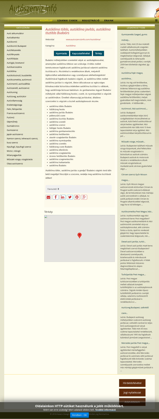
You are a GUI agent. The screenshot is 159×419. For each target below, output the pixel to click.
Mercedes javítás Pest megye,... (135, 343)
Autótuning (12, 92)
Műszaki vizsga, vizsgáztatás (20, 159)
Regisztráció (91, 20)
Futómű (10, 117)
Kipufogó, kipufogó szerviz (19, 146)
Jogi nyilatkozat (132, 392)
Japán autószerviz (15, 134)
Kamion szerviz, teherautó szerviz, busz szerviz (22, 140)
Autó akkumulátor (15, 33)
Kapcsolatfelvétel (81, 53)
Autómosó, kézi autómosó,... (134, 108)
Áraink (109, 20)
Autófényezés (13, 54)
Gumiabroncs (13, 125)
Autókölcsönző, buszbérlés (19, 75)
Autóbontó (12, 41)
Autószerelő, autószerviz (18, 88)
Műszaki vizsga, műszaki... (133, 141)
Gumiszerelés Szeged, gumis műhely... (134, 37)
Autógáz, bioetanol (15, 62)
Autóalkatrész (13, 37)
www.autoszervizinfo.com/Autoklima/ (83, 39)
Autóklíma (11, 71)
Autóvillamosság (14, 100)
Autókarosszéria (14, 67)
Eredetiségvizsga (14, 104)
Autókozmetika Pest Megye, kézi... (137, 211)
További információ (105, 409)
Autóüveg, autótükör (16, 96)
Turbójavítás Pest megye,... (133, 274)
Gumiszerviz (12, 130)
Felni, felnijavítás (14, 109)
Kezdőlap (46, 20)
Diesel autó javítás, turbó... (133, 241)
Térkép (98, 53)
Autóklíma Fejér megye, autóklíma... (132, 75)
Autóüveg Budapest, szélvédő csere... (135, 310)
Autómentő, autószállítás (18, 83)
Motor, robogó (13, 151)
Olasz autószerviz (15, 163)
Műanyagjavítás (14, 155)
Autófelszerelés (14, 50)
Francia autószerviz (16, 113)
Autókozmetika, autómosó (19, 79)
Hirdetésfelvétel (132, 383)
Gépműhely (12, 121)
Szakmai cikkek (67, 20)
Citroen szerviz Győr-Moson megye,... (134, 177)
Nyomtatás (61, 53)
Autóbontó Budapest (16, 46)
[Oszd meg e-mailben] (48, 197)
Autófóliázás (12, 58)
